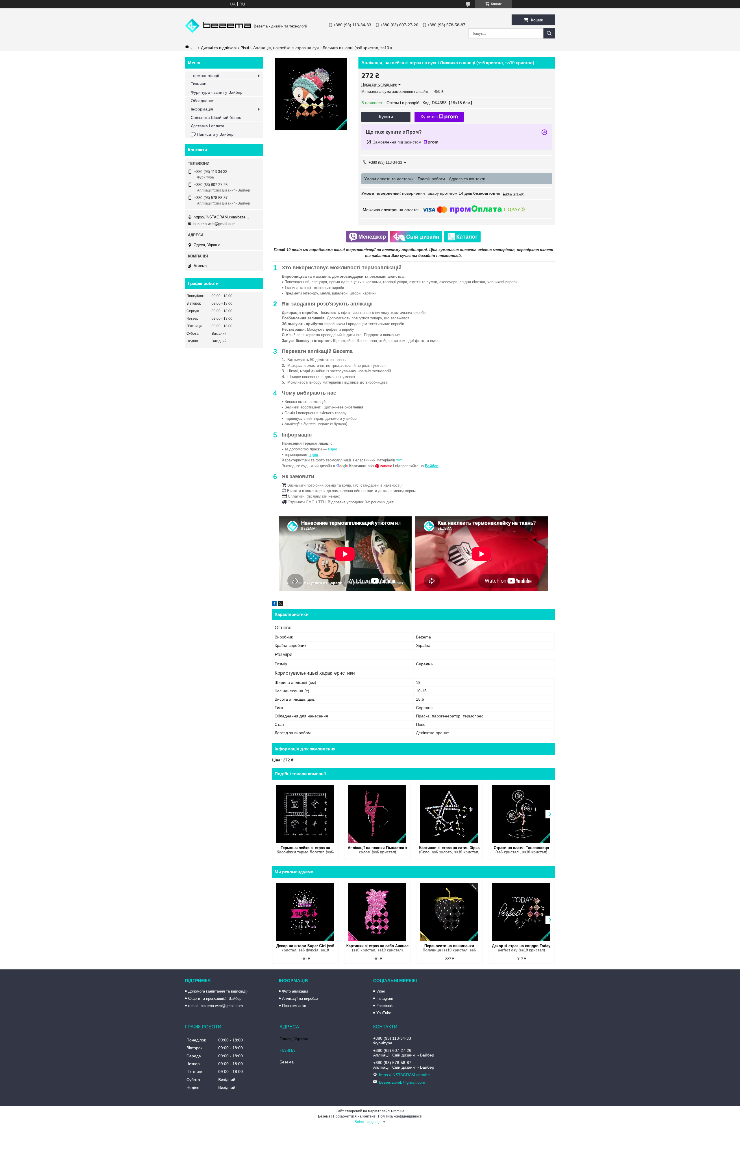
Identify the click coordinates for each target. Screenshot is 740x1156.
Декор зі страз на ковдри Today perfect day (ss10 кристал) (521, 948)
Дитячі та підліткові (218, 47)
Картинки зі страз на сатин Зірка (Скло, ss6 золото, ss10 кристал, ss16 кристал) (449, 850)
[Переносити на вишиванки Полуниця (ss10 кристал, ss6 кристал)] (449, 912)
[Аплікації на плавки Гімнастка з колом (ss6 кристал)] (377, 814)
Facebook (384, 1006)
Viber (380, 991)
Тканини (198, 84)
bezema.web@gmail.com (214, 224)
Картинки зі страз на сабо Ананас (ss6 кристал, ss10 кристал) (377, 948)
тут (399, 460)
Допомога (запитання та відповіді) (217, 991)
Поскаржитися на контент (354, 1116)
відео (332, 449)
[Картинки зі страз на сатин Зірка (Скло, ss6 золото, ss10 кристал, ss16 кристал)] (449, 814)
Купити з (429, 116)
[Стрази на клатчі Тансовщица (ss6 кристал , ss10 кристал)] (521, 814)
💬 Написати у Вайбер (212, 134)
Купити (386, 116)
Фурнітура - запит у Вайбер (217, 92)
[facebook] (274, 604)
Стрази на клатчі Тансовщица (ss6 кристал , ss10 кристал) (521, 850)
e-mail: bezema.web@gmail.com (215, 1006)
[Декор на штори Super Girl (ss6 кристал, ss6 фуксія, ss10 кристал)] (305, 912)
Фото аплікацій (295, 991)
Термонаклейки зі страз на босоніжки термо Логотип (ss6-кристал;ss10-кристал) (305, 850)
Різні (244, 47)
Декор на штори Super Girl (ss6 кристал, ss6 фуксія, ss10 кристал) (305, 948)
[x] (280, 604)
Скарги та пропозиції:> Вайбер (214, 998)
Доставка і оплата (207, 126)
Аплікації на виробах (300, 998)
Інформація (202, 109)
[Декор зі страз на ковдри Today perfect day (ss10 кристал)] (521, 912)
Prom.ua (397, 1111)
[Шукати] (549, 33)
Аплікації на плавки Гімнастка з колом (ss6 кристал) (377, 850)
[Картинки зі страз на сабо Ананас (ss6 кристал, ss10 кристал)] (377, 912)
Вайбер (432, 466)
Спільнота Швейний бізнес (216, 117)
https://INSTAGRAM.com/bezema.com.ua (222, 217)
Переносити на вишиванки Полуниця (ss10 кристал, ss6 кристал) (449, 948)
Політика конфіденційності (400, 1116)
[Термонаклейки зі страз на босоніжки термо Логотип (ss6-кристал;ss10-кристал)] (305, 814)
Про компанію (294, 1006)
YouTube (383, 1013)
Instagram (384, 998)
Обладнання (202, 100)
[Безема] (218, 31)
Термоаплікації (205, 75)
